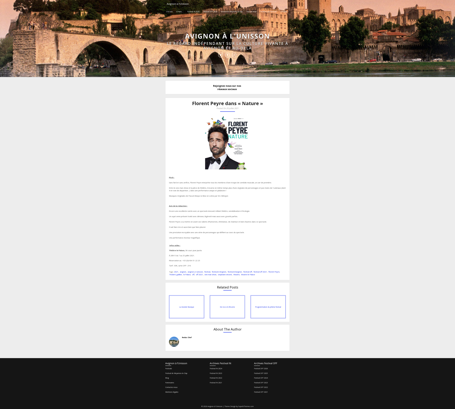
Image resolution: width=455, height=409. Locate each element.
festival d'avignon (235, 272)
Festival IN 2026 (193, 11)
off (193, 274)
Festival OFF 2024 (261, 378)
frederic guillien (176, 274)
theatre (236, 274)
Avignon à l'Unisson (178, 3)
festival (207, 272)
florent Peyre (274, 272)
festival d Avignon (219, 272)
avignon (183, 272)
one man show (210, 274)
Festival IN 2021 (216, 382)
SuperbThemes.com (246, 406)
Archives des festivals (268, 11)
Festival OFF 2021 (261, 392)
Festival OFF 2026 (210, 11)
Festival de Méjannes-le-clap (232, 11)
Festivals (168, 368)
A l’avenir (284, 11)
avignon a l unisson (195, 272)
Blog (167, 378)
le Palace (187, 274)
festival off (247, 272)
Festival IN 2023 (216, 373)
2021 (176, 272)
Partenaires (169, 382)
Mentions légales (171, 392)
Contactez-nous (171, 387)
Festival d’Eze (251, 11)
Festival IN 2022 (216, 378)
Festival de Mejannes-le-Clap (176, 373)
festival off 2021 (260, 272)
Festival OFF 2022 (261, 387)
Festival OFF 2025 (261, 373)
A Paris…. (179, 11)
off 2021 (199, 274)
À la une (169, 11)
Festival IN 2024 (216, 368)
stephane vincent (225, 274)
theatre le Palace (248, 274)
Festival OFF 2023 (261, 382)
